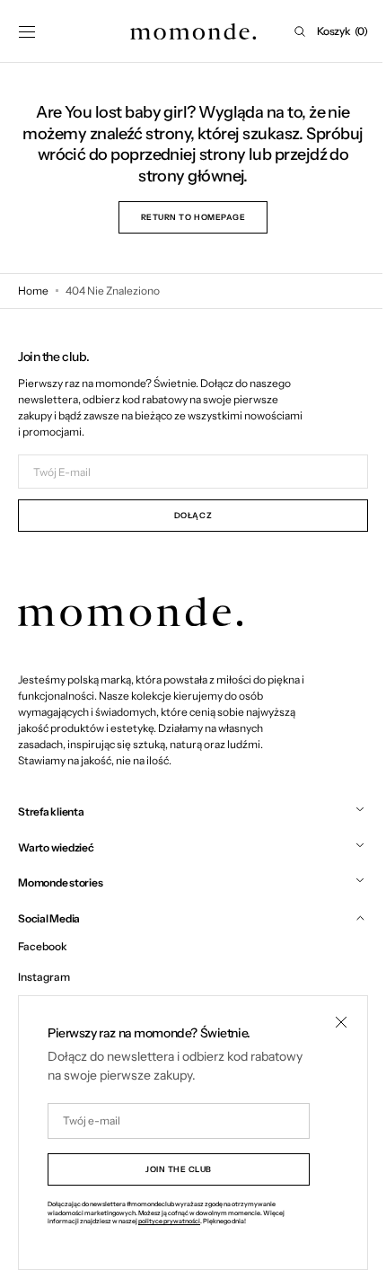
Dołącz (186, 515)
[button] (27, 31)
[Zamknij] (327, 1022)
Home (33, 290)
